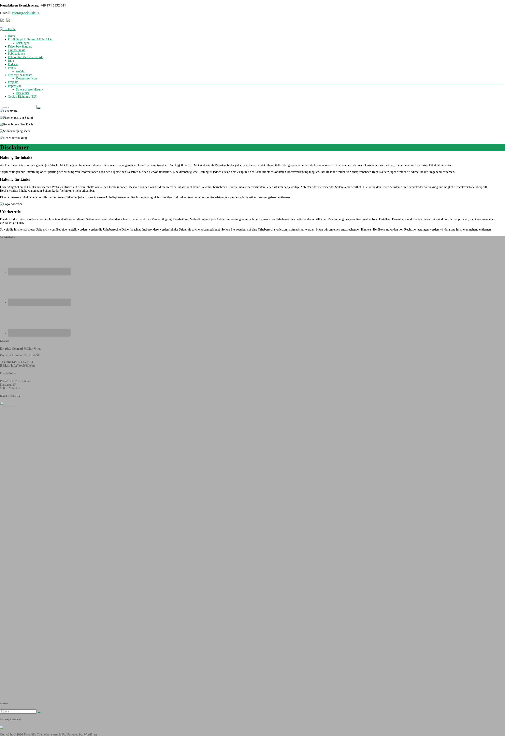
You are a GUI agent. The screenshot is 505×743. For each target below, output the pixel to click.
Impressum (15, 86)
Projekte (13, 82)
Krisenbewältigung (20, 46)
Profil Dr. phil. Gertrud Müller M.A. (30, 39)
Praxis (12, 67)
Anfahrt (20, 71)
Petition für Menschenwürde (25, 57)
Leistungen (23, 43)
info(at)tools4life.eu (25, 13)
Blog (11, 60)
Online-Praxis (16, 50)
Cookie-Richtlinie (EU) (22, 96)
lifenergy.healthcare (20, 75)
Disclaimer (22, 93)
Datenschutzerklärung (29, 89)
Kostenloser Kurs (26, 78)
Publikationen (16, 53)
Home (12, 35)
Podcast (13, 64)
